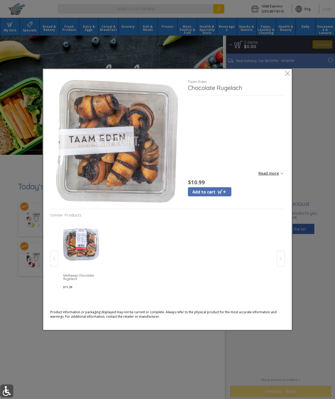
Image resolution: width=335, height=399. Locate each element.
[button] (117, 141)
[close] (287, 74)
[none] (81, 253)
